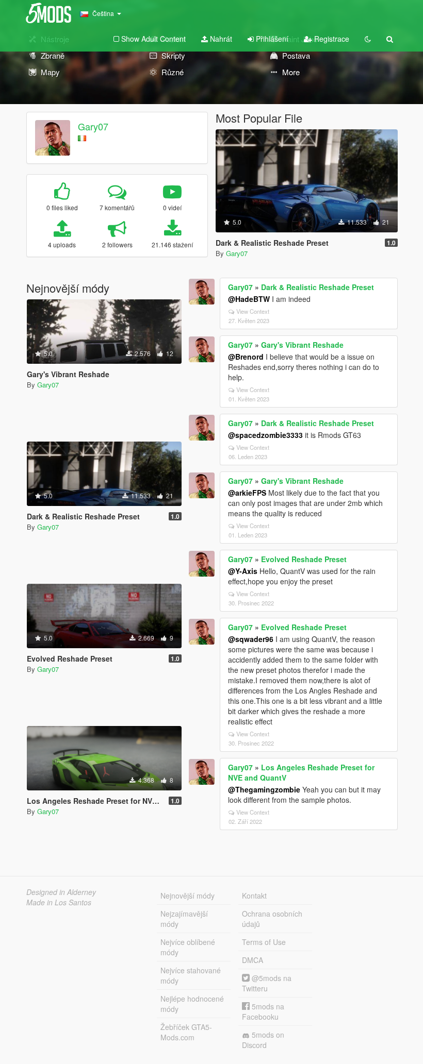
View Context (252, 311)
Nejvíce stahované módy (190, 975)
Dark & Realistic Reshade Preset (317, 287)
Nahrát (220, 38)
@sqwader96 (250, 639)
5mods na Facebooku (263, 1011)
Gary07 (93, 126)
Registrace (330, 38)
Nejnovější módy (187, 895)
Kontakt (254, 895)
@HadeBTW (249, 299)
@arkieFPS (247, 492)
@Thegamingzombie (264, 789)
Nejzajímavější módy (184, 918)
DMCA (252, 960)
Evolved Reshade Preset (304, 559)
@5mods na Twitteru (266, 983)
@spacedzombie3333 (265, 435)
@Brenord (246, 356)
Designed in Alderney (61, 892)
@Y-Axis (242, 571)
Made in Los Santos (58, 902)
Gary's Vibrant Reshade (302, 345)
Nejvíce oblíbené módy (187, 947)
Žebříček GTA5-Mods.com (186, 1032)
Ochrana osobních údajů (272, 918)
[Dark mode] (368, 39)
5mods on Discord (263, 1039)
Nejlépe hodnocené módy (192, 1003)
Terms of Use (264, 942)
